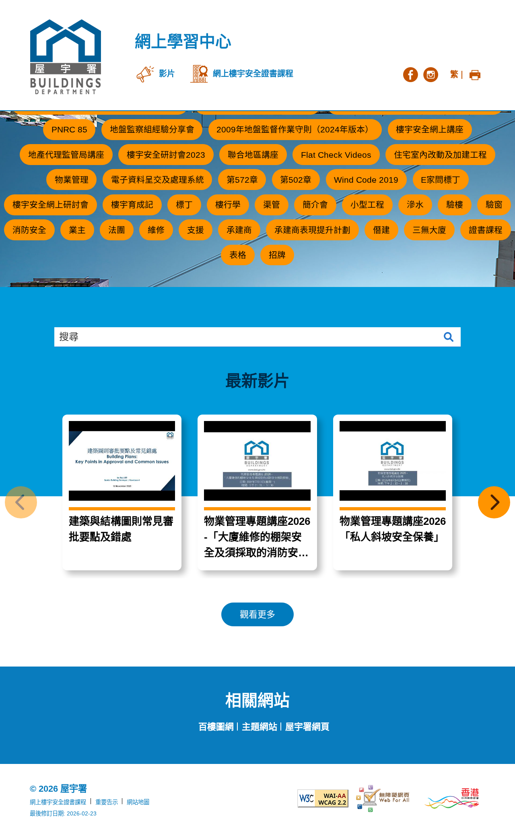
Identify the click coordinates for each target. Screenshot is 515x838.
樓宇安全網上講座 (430, 129)
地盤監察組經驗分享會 (152, 129)
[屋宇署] (65, 56)
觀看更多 (257, 614)
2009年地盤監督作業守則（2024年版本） (294, 129)
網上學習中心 (183, 41)
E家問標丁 (440, 179)
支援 (195, 230)
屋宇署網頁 (307, 727)
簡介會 (315, 204)
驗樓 (454, 204)
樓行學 (228, 204)
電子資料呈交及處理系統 (157, 179)
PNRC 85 (69, 129)
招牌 (277, 255)
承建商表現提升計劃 (312, 230)
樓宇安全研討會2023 (166, 154)
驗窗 (494, 204)
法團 (116, 230)
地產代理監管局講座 (66, 154)
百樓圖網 (216, 727)
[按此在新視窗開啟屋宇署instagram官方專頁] (430, 74)
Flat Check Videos (336, 154)
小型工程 (367, 204)
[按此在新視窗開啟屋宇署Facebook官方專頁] (410, 74)
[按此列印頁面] (475, 74)
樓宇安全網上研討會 (50, 204)
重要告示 (106, 802)
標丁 (184, 204)
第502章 (295, 179)
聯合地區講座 (253, 154)
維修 (156, 230)
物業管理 (72, 179)
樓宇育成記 (132, 204)
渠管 (271, 204)
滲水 (415, 204)
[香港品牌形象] (451, 798)
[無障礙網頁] (383, 798)
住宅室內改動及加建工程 (440, 154)
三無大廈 (429, 230)
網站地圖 (138, 802)
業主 (77, 230)
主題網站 (259, 727)
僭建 (381, 230)
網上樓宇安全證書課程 (58, 802)
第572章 (242, 179)
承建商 (239, 230)
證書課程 (486, 230)
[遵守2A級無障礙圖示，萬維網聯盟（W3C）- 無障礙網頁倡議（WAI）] (314, 798)
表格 (237, 255)
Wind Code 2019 (366, 179)
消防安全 (29, 230)
